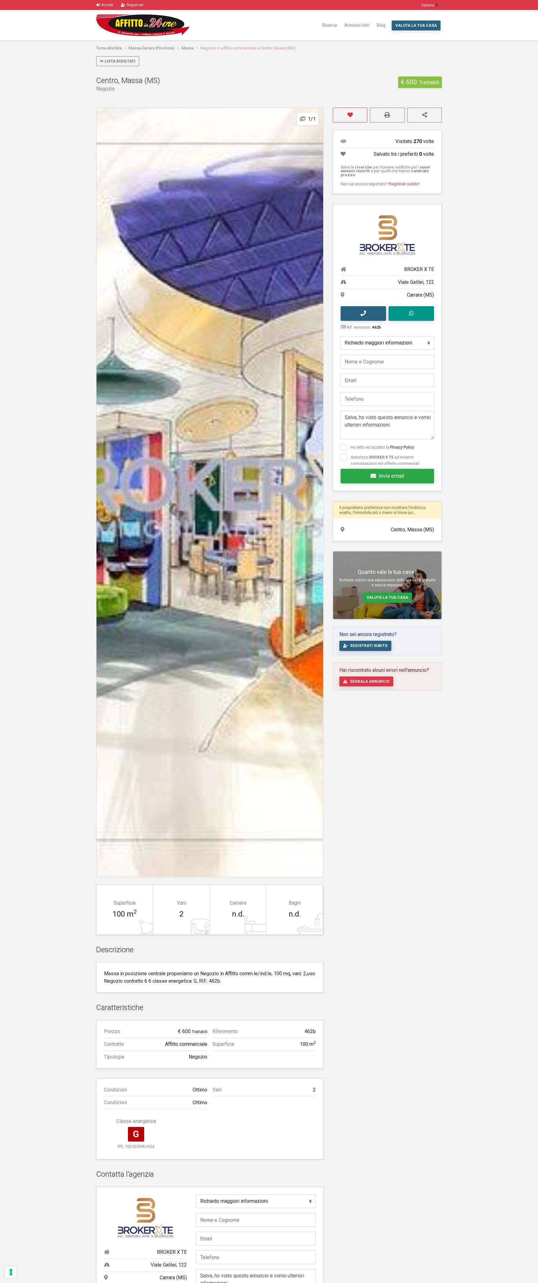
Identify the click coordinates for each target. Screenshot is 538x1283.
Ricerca (329, 25)
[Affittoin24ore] (143, 25)
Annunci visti (356, 25)
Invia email (391, 476)
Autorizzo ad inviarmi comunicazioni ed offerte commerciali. (385, 460)
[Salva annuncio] (350, 115)
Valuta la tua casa (416, 25)
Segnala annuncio (369, 681)
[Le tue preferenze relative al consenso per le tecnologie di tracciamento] (11, 1272)
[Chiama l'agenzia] (363, 313)
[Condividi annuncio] (424, 115)
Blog (381, 25)
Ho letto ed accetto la (382, 447)
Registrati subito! (404, 184)
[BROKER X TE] (145, 1218)
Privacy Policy (402, 447)
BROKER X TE (172, 1252)
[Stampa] (387, 115)
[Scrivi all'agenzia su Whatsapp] (411, 313)
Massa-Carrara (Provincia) (152, 48)
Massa (188, 48)
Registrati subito (369, 646)
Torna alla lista (109, 48)
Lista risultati (120, 61)
